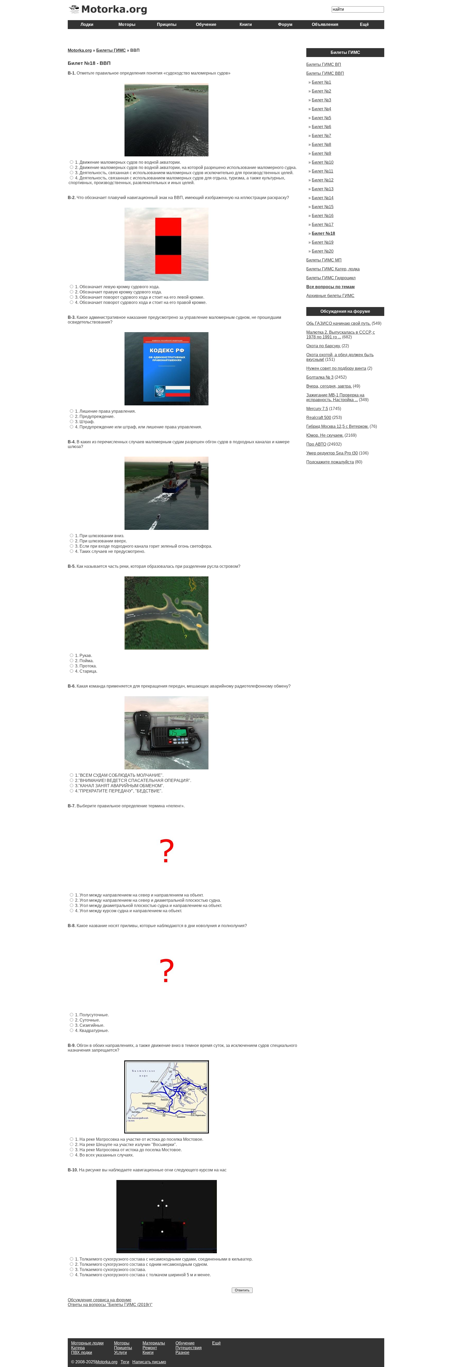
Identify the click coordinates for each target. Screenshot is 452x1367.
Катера (78, 1348)
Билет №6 (321, 126)
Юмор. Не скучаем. (324, 435)
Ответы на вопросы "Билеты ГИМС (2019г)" (110, 1304)
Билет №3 (321, 100)
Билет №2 (321, 91)
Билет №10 (323, 162)
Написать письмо (149, 1362)
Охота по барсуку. (323, 346)
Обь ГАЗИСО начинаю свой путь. (338, 323)
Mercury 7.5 (317, 408)
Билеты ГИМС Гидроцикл (330, 278)
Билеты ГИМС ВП (323, 64)
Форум (285, 24)
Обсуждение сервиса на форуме (99, 1300)
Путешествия (189, 1348)
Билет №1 (321, 82)
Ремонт (150, 1348)
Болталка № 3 (320, 377)
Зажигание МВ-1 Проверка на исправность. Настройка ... (335, 397)
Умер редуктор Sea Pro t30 (332, 453)
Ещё (364, 24)
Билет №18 (323, 233)
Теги (125, 1362)
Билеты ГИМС (111, 50)
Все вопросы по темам (330, 287)
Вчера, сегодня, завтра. (329, 386)
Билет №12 (323, 180)
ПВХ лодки (81, 1352)
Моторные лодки (87, 1343)
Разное (182, 1352)
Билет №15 (323, 207)
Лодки (87, 24)
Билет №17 (323, 224)
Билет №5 (321, 118)
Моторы (126, 24)
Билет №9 (321, 153)
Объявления (325, 24)
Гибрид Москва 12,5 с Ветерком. (337, 426)
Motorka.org (80, 50)
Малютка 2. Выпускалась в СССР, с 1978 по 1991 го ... (340, 334)
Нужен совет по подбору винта (336, 368)
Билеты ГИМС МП (324, 260)
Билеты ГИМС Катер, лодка (333, 269)
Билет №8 (321, 144)
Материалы (154, 1343)
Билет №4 (321, 109)
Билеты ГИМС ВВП (325, 73)
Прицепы (167, 24)
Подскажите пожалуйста (330, 462)
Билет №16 (323, 215)
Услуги (120, 1352)
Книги (246, 24)
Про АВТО (316, 444)
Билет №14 (323, 198)
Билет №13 (323, 189)
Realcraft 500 (318, 417)
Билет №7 (321, 135)
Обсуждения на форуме (345, 311)
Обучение (206, 24)
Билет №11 (322, 171)
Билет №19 (323, 242)
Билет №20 (323, 251)
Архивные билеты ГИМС (330, 295)
